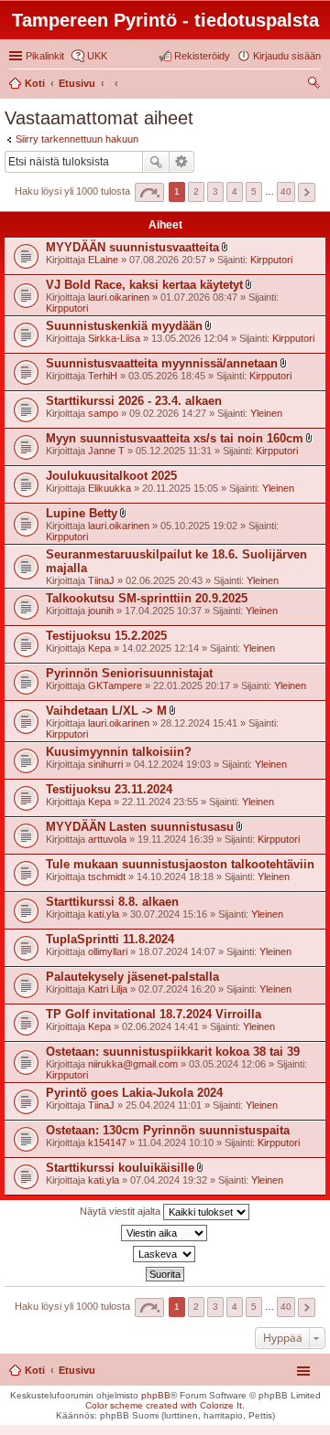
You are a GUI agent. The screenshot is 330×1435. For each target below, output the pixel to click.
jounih (101, 610)
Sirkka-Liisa (114, 338)
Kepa (99, 648)
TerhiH (102, 375)
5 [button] (254, 191)
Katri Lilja (107, 988)
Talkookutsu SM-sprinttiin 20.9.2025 (147, 598)
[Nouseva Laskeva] (165, 1254)
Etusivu (77, 1370)
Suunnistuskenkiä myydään (124, 326)
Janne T (106, 450)
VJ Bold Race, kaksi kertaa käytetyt (144, 285)
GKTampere (115, 685)
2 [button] (196, 191)
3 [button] (215, 191)
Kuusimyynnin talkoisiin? (119, 752)
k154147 (107, 1142)
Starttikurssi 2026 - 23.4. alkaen (134, 401)
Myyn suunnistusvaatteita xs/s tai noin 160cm (174, 438)
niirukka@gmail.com (133, 1063)
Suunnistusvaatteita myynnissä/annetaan (162, 363)
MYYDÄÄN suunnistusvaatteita (132, 247)
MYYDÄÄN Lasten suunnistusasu (140, 827)
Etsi (156, 162)
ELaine (103, 259)
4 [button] (234, 191)
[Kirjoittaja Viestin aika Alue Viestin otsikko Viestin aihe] (165, 1233)
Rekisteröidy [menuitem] (202, 55)
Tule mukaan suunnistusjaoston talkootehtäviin (180, 864)
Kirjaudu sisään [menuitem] (287, 55)
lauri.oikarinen (118, 297)
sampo (103, 413)
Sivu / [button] (149, 192)
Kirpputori (271, 259)
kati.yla (103, 914)
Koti (35, 1370)
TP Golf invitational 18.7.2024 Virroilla (153, 1014)
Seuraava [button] (306, 192)
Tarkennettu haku (182, 162)
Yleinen (266, 413)
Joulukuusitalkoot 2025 (111, 476)
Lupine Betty (81, 513)
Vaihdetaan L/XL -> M (106, 711)
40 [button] (286, 191)
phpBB (155, 1395)
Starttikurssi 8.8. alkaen (112, 902)
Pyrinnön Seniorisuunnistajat (129, 673)
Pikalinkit (45, 55)
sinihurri (105, 764)
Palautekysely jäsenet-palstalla (132, 976)
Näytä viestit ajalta (121, 1211)
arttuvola (107, 839)
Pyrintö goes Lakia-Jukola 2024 (134, 1093)
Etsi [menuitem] (316, 85)
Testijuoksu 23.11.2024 (109, 789)
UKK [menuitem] (97, 55)
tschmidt (107, 876)
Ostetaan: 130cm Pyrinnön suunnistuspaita (168, 1130)
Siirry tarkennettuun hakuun (77, 138)
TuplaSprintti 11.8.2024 (110, 939)
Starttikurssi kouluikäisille (120, 1168)
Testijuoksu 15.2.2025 (106, 636)
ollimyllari (107, 951)
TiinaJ (101, 580)
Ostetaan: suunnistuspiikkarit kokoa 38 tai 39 (173, 1051)
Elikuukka (109, 488)
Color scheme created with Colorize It (163, 1405)
